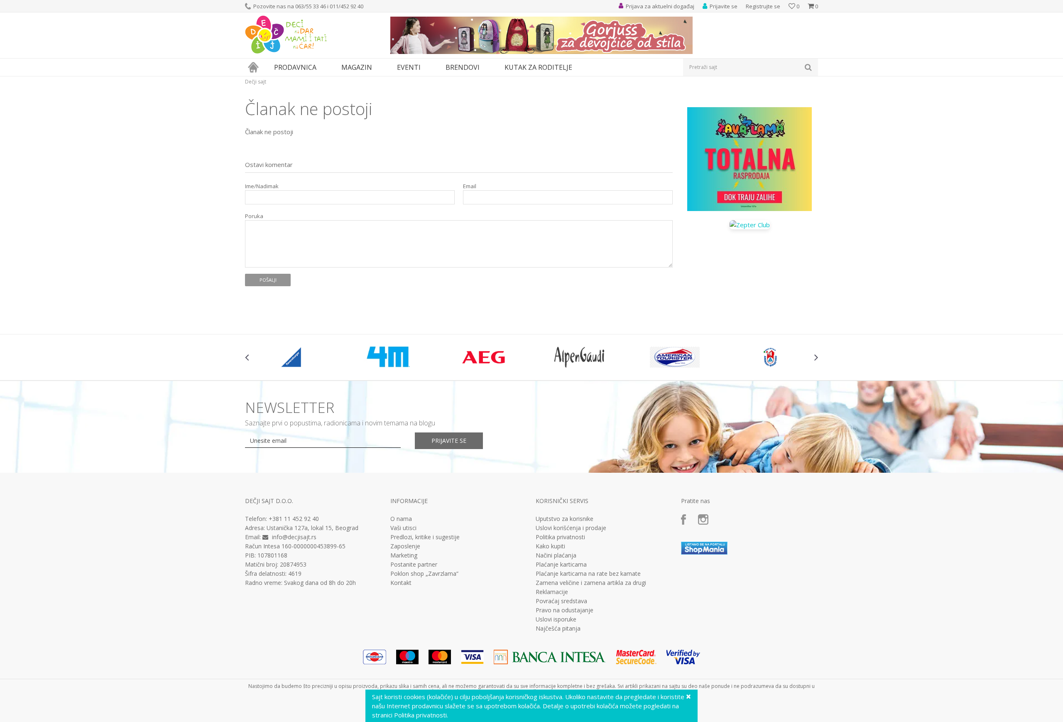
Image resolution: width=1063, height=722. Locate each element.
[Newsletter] (610, 83)
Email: (385, 94)
